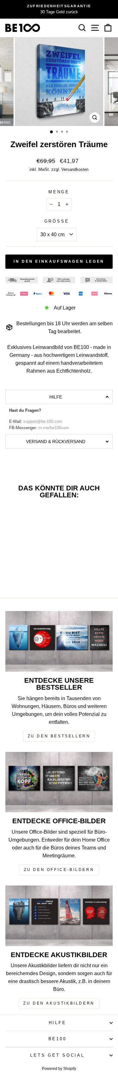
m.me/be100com (53, 428)
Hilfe (57, 1023)
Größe (56, 221)
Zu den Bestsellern (59, 736)
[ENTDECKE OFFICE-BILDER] (59, 782)
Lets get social (57, 1055)
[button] (59, 397)
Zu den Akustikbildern (59, 1003)
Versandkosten (74, 169)
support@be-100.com (42, 421)
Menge (59, 192)
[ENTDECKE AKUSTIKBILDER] (59, 915)
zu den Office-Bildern (59, 869)
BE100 (57, 1039)
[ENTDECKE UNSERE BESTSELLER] (59, 641)
